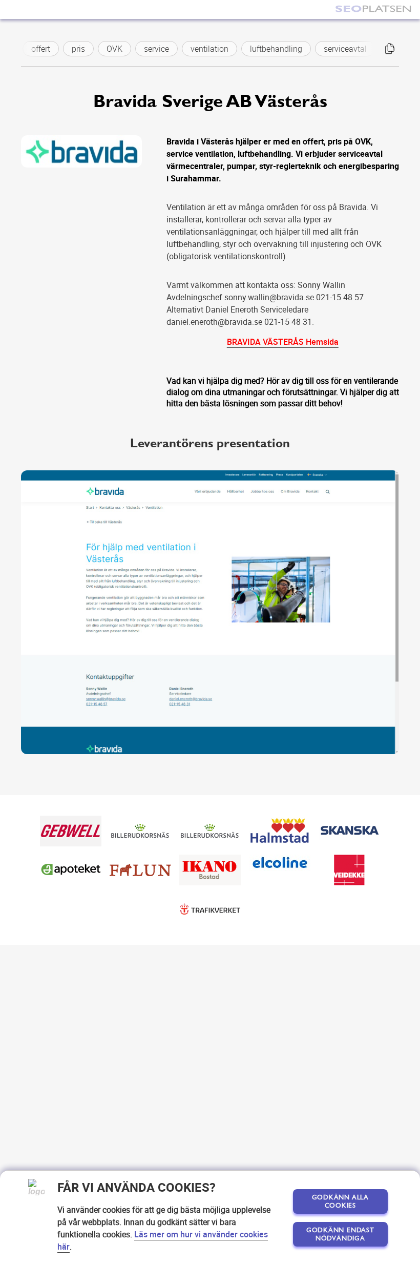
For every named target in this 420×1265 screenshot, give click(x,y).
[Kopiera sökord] (390, 48)
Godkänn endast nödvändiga (340, 1234)
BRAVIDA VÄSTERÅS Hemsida (283, 341)
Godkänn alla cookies (340, 1201)
